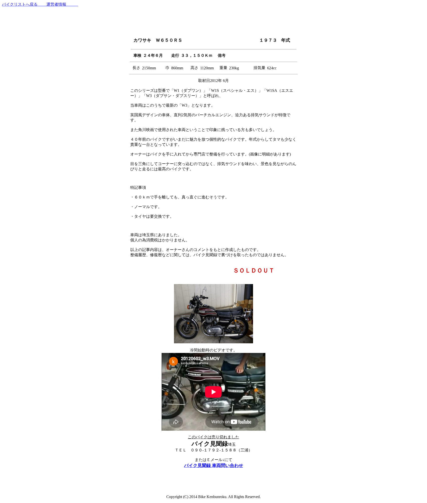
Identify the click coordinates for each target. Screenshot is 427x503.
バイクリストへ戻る (20, 4)
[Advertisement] (213, 22)
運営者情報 (58, 4)
